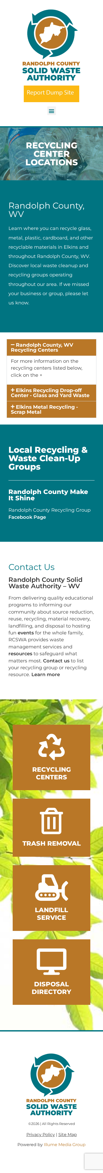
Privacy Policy (40, 1134)
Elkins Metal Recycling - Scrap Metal (44, 409)
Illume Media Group (65, 1144)
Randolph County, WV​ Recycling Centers (42, 347)
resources (20, 653)
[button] (51, 110)
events (26, 632)
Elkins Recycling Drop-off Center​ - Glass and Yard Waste (50, 392)
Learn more (45, 674)
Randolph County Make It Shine (48, 495)
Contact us (56, 660)
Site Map (67, 1134)
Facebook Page (27, 517)
